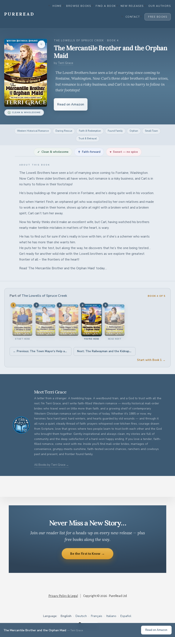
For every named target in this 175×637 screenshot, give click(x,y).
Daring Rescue (63, 131)
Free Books (157, 17)
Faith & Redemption (90, 131)
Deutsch (81, 616)
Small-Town (151, 131)
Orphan (134, 131)
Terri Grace (65, 63)
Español (125, 616)
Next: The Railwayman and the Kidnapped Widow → (106, 351)
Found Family (115, 131)
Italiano (111, 616)
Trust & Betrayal (88, 138)
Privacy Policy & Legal (63, 596)
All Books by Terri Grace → (51, 465)
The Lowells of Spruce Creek (44, 295)
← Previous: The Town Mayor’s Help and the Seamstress (42, 351)
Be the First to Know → (87, 553)
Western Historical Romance (33, 131)
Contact (132, 17)
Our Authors (159, 6)
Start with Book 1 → (151, 360)
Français (96, 616)
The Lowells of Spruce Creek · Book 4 (86, 40)
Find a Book (106, 6)
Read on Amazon (70, 104)
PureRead (19, 14)
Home (56, 6)
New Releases (132, 6)
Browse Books (78, 6)
